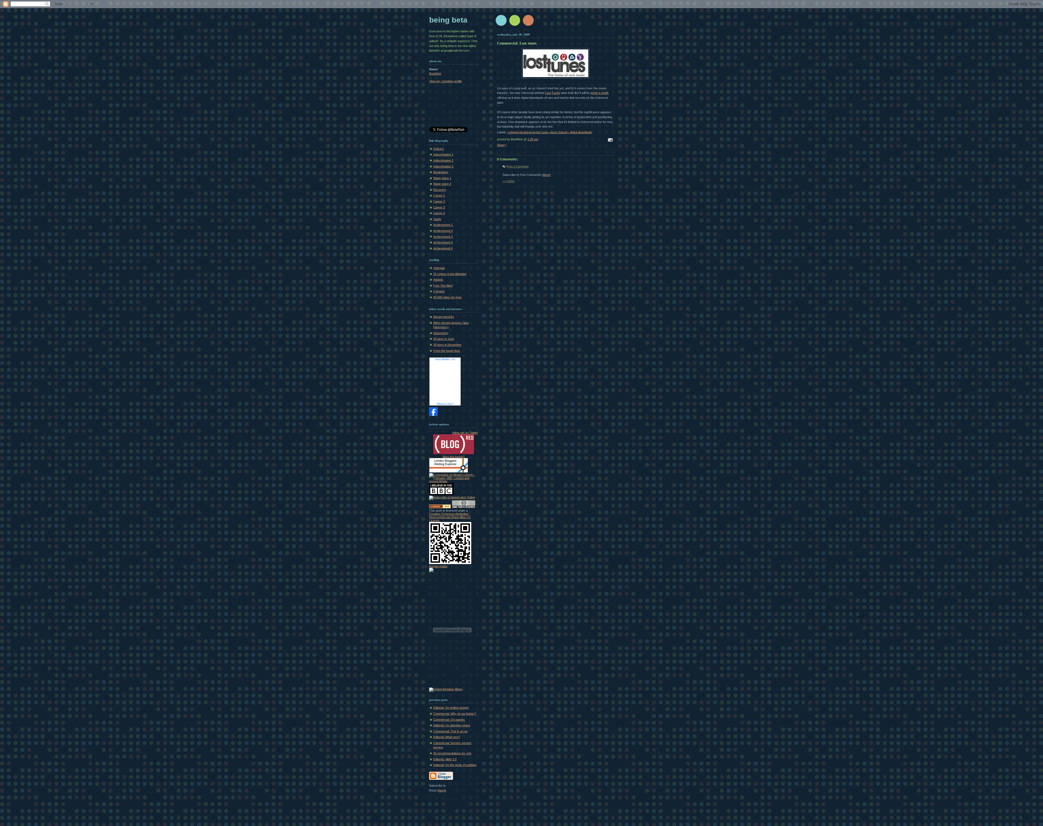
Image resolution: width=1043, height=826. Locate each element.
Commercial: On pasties (449, 719)
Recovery (439, 189)
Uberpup (439, 268)
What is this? (445, 404)
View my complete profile (445, 81)
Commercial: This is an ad (450, 731)
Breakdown (440, 172)
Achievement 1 (443, 224)
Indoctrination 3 (443, 166)
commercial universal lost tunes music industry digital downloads (549, 132)
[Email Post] (609, 140)
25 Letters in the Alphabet (449, 274)
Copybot (438, 291)
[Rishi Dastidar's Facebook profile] (433, 414)
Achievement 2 (443, 230)
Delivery (438, 148)
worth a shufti (599, 92)
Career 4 (439, 213)
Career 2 (439, 201)
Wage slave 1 (442, 178)
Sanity (437, 219)
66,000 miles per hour (447, 297)
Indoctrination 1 (443, 154)
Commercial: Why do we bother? (454, 713)
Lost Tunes (552, 92)
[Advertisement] (453, 106)
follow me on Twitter (465, 432)
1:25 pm (532, 139)
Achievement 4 (443, 242)
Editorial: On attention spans (451, 725)
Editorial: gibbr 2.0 (445, 759)
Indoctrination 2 (443, 160)
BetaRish (435, 73)
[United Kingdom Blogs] (445, 689)
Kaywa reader (438, 566)
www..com (445, 359)
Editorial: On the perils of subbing (454, 765)
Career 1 (439, 195)
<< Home (508, 181)
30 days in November (447, 344)
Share (501, 145)
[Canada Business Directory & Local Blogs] (440, 507)
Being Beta (448, 20)
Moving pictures (443, 316)
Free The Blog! (443, 285)
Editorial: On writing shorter (451, 707)
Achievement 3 (443, 236)
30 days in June (443, 338)
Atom (546, 174)
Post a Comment (518, 166)
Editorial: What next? (446, 737)
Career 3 (439, 207)
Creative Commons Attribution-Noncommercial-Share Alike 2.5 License (449, 517)
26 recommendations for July (452, 753)
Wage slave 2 (442, 183)
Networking (440, 333)
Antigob (438, 279)
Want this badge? (453, 456)
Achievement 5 (443, 248)
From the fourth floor (446, 350)
